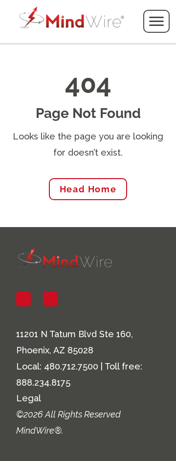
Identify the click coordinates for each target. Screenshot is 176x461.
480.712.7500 (71, 366)
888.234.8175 (43, 382)
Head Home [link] (88, 189)
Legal (28, 398)
